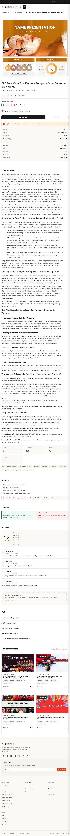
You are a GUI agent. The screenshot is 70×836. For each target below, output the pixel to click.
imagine (7, 7)
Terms (3, 815)
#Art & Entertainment (25, 466)
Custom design (29, 789)
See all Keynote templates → (60, 649)
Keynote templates (17, 12)
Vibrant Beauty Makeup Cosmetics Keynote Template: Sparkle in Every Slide (16, 677)
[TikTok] (27, 756)
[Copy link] (7, 95)
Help (61, 1)
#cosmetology (63, 466)
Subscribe (61, 769)
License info (51, 794)
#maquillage (6, 470)
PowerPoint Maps (6, 797)
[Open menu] (16, 7)
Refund (3, 821)
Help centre (51, 786)
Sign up (12, 600)
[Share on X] (11, 95)
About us (27, 786)
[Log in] (28, 7)
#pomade (36, 466)
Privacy (3, 818)
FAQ (49, 792)
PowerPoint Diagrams (7, 792)
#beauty (44, 466)
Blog (26, 792)
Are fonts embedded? (8, 623)
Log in (7, 600)
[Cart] (24, 7)
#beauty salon (16, 470)
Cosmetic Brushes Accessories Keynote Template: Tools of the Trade (49, 677)
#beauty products (28, 470)
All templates (5, 12)
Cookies (3, 824)
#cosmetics (53, 466)
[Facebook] (7, 756)
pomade (6, 680)
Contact (66, 1)
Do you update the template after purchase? (16, 639)
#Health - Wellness (11, 466)
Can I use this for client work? (11, 628)
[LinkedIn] (11, 756)
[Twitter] (3, 756)
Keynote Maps (5, 800)
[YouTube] (23, 756)
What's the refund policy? (9, 633)
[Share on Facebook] (19, 95)
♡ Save (57, 117)
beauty (12, 680)
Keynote (3, 789)
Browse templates (44, 124)
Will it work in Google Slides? (10, 618)
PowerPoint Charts (6, 803)
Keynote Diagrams (6, 794)
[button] (35, 48)
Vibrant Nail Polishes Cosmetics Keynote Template (15, 718)
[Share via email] (23, 95)
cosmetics (19, 680)
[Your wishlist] (20, 7)
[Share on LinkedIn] (15, 95)
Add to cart (23, 117)
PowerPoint (18, 105)
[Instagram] (19, 756)
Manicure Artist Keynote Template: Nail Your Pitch (50, 718)
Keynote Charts (6, 806)
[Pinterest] (15, 756)
